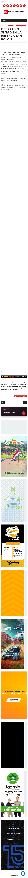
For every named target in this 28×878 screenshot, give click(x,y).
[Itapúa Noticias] (14, 14)
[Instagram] (14, 5)
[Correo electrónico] (21, 5)
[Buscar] (24, 5)
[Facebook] (4, 5)
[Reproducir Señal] (23, 413)
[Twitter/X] (7, 5)
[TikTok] (17, 5)
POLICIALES (23, 396)
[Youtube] (11, 5)
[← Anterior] (3, 402)
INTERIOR (17, 396)
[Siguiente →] (25, 402)
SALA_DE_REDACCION (21, 25)
